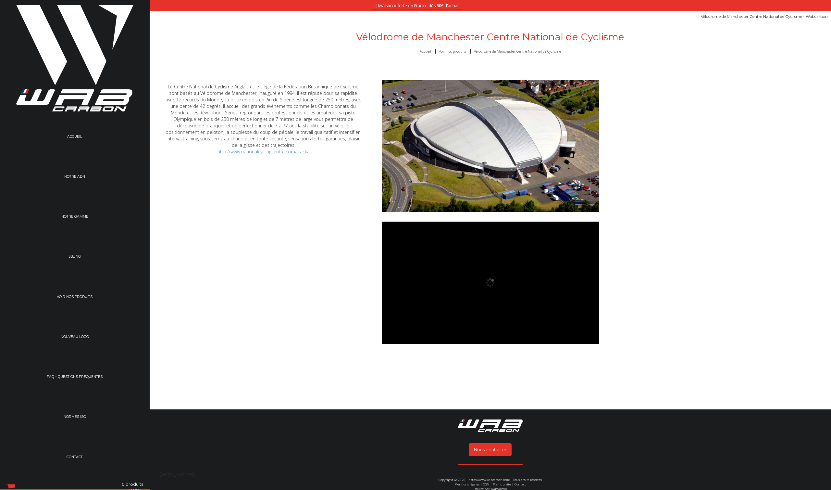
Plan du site (502, 484)
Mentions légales (466, 484)
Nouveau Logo (75, 338)
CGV (486, 484)
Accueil (74, 137)
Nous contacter (490, 449)
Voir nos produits (75, 298)
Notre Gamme (74, 217)
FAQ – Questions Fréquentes (75, 378)
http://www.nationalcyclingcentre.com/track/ (263, 151)
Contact (75, 459)
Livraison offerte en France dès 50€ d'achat (417, 5)
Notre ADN (74, 177)
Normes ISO (75, 419)
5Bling (74, 257)
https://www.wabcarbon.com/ (489, 480)
